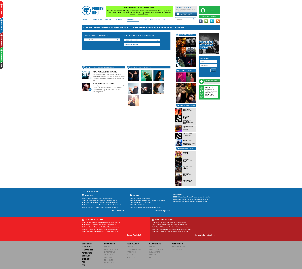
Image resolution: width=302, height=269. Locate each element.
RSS (83, 262)
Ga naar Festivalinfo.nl (135, 235)
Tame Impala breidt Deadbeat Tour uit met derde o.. (100, 202)
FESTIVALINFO (133, 244)
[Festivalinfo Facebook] (201, 21)
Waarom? (213, 16)
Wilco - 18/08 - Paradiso (139, 205)
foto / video (154, 20)
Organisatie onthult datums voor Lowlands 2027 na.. (100, 231)
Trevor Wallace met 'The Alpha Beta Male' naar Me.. (170, 227)
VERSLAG (108, 257)
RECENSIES (108, 260)
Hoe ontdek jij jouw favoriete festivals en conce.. (190, 201)
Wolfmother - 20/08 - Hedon (140, 202)
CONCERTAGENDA (111, 249)
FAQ (83, 265)
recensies (143, 20)
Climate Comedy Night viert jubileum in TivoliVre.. (169, 224)
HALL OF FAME (177, 249)
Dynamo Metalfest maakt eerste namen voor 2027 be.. (101, 222)
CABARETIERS (154, 252)
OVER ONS (86, 259)
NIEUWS (107, 247)
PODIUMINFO (109, 244)
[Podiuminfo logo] (93, 10)
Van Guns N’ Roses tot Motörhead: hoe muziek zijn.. (100, 227)
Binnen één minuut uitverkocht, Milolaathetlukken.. (100, 207)
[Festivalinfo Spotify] (206, 21)
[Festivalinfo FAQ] (2, 66)
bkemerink (208, 88)
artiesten (120, 20)
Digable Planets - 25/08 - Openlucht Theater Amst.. (148, 200)
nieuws (85, 20)
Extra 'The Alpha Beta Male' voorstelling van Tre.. (169, 222)
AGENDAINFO (177, 244)
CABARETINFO (155, 244)
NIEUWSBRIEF (204, 58)
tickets (165, 20)
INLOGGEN (210, 10)
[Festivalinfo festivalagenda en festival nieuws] (1, 10)
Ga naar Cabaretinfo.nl (203, 235)
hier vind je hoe (143, 14)
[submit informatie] (186, 14)
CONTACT (86, 256)
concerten (97, 20)
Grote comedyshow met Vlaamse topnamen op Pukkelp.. (172, 229)
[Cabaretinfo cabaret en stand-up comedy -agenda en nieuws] (1, 40)
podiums (108, 20)
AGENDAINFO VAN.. (179, 246)
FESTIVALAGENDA (134, 249)
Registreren (205, 16)
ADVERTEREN (87, 253)
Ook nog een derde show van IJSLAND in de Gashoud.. (102, 205)
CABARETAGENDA (156, 249)
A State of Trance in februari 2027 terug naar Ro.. (99, 224)
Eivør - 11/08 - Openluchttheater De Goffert (145, 207)
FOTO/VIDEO (109, 263)
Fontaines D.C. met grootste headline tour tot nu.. (190, 199)
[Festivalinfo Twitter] (212, 21)
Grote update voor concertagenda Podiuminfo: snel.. (170, 231)
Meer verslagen (161, 211)
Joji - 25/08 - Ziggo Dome (140, 198)
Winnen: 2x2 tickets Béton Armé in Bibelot (97, 198)
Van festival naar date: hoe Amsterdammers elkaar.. (100, 229)
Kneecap (208, 91)
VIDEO (151, 257)
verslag (130, 20)
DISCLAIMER (87, 247)
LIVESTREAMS (109, 252)
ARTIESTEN (108, 255)
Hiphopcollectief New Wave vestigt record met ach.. (100, 200)
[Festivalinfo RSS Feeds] (218, 21)
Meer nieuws (116, 211)
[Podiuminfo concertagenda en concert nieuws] (2, 25)
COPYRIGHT (87, 244)
